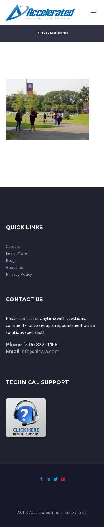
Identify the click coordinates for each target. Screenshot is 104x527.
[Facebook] (41, 479)
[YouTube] (63, 479)
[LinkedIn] (48, 479)
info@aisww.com (40, 351)
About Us (14, 267)
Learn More (16, 253)
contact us (29, 318)
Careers (13, 246)
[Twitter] (56, 479)
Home (74, 20)
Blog (10, 260)
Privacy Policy (19, 274)
